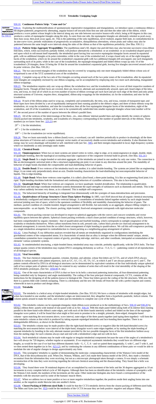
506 (90, 143)
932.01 (17, 258)
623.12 (56, 346)
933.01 (17, 293)
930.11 (17, 28)
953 (45, 388)
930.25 (17, 116)
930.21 (17, 70)
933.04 (17, 337)
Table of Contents (53, 2)
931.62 (17, 232)
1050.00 (54, 269)
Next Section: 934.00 (78, 395)
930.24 (17, 101)
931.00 (17, 149)
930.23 (17, 86)
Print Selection (113, 2)
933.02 (17, 305)
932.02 (17, 272)
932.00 (17, 254)
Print (103, 2)
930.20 (17, 48)
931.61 (17, 214)
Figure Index (86, 2)
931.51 (17, 193)
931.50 (17, 184)
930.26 (17, 137)
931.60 (17, 196)
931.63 (17, 244)
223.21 (48, 121)
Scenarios (68, 2)
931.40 (17, 177)
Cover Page (38, 2)
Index (76, 2)
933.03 (17, 325)
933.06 (17, 367)
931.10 (17, 153)
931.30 (17, 168)
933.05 (17, 353)
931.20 (17, 159)
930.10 (17, 24)
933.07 (17, 379)
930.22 (17, 77)
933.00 (17, 287)
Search (96, 2)
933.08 (17, 385)
